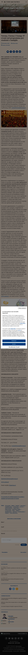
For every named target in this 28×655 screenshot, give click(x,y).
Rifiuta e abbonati (22, 308)
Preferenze (14, 340)
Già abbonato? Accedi (14, 347)
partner (19, 330)
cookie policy (22, 323)
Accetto (14, 344)
